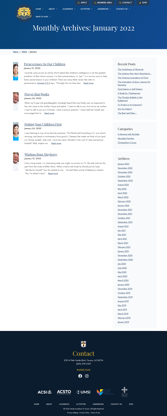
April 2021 (122, 238)
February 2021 (124, 247)
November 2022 (125, 172)
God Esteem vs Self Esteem (130, 89)
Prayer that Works (36, 94)
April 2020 (122, 276)
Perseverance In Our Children (44, 64)
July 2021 (122, 230)
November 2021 (125, 213)
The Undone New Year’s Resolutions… (135, 73)
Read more (89, 83)
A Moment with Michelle (128, 134)
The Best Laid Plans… (127, 113)
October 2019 (124, 292)
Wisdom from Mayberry (41, 154)
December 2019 (125, 288)
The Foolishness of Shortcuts (130, 69)
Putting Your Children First (43, 124)
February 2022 (124, 201)
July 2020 (122, 263)
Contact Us (121, 9)
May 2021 (122, 234)
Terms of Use (95, 412)
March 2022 (123, 197)
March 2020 (123, 280)
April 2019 (122, 309)
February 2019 (124, 317)
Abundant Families (126, 138)
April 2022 (122, 193)
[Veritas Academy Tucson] (24, 12)
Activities (85, 9)
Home (38, 9)
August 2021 (123, 226)
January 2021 (123, 251)
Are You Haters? (125, 108)
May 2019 (122, 305)
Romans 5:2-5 (43, 83)
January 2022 (123, 205)
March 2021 (123, 242)
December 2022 (125, 168)
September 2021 (125, 222)
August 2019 (123, 301)
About (52, 9)
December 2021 (125, 209)
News (15, 51)
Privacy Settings (72, 412)
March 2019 (123, 313)
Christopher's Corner (127, 142)
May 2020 (122, 272)
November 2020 (125, 255)
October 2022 (124, 176)
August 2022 (123, 184)
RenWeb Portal (83, 369)
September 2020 (125, 259)
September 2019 (125, 297)
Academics (68, 9)
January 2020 (123, 284)
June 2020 (122, 267)
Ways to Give (42, 16)
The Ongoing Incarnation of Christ (133, 77)
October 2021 (124, 218)
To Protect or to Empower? (130, 104)
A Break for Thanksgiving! (129, 93)
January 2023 (123, 163)
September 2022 (125, 180)
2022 (24, 51)
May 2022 (122, 188)
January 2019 (123, 322)
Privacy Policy (84, 412)
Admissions (103, 9)
